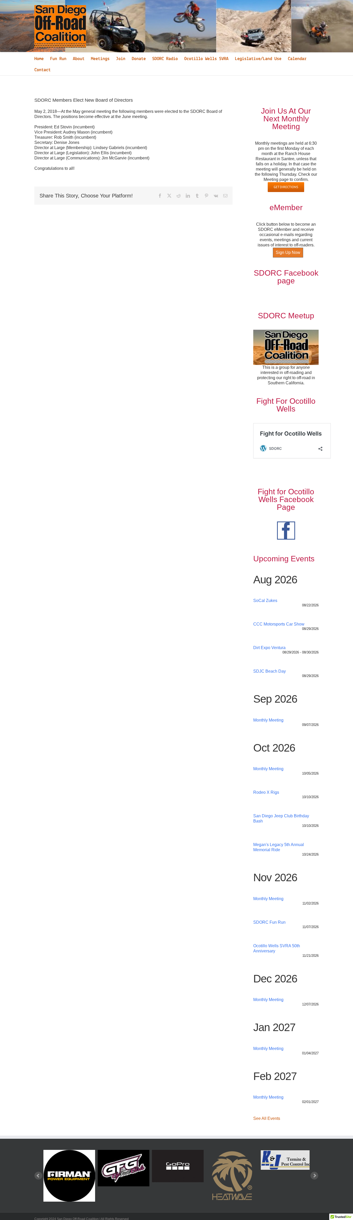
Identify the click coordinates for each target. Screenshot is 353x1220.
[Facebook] (286, 530)
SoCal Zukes (265, 600)
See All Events (266, 1118)
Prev (38, 1176)
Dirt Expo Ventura (269, 647)
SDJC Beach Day (269, 671)
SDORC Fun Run (269, 922)
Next (314, 1176)
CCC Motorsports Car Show (278, 624)
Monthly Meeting (268, 720)
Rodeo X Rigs (266, 792)
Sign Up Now (288, 252)
